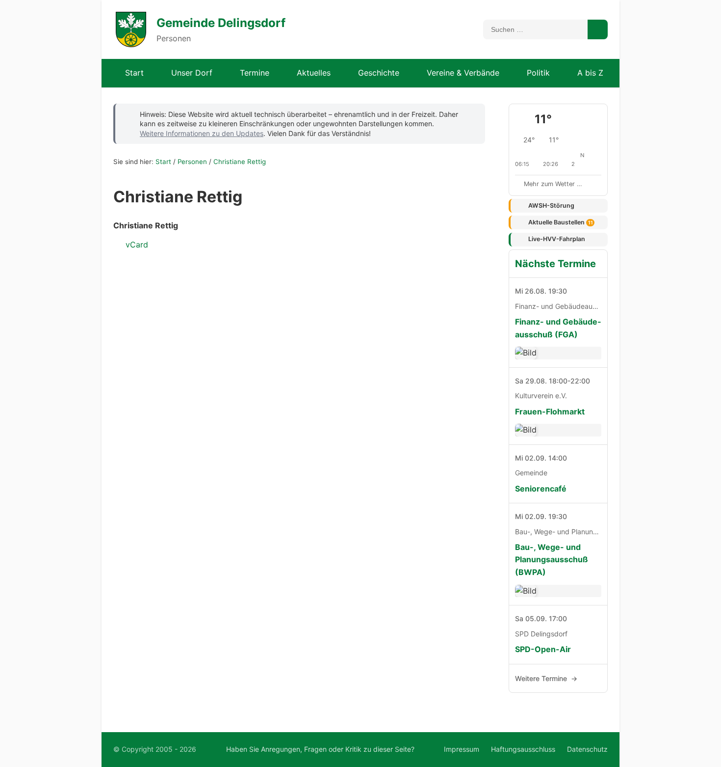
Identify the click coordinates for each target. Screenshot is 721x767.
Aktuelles (314, 73)
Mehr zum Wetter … (553, 184)
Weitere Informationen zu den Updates (201, 133)
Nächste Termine (555, 264)
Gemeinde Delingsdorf (220, 23)
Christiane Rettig (239, 161)
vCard (135, 244)
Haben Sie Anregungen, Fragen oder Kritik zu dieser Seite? (320, 749)
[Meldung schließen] (470, 113)
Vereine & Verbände (463, 73)
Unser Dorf (191, 73)
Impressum (461, 749)
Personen (192, 161)
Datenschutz (587, 749)
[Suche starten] (598, 29)
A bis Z (590, 73)
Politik (538, 73)
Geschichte (378, 73)
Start (134, 73)
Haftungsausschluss (523, 749)
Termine (254, 73)
